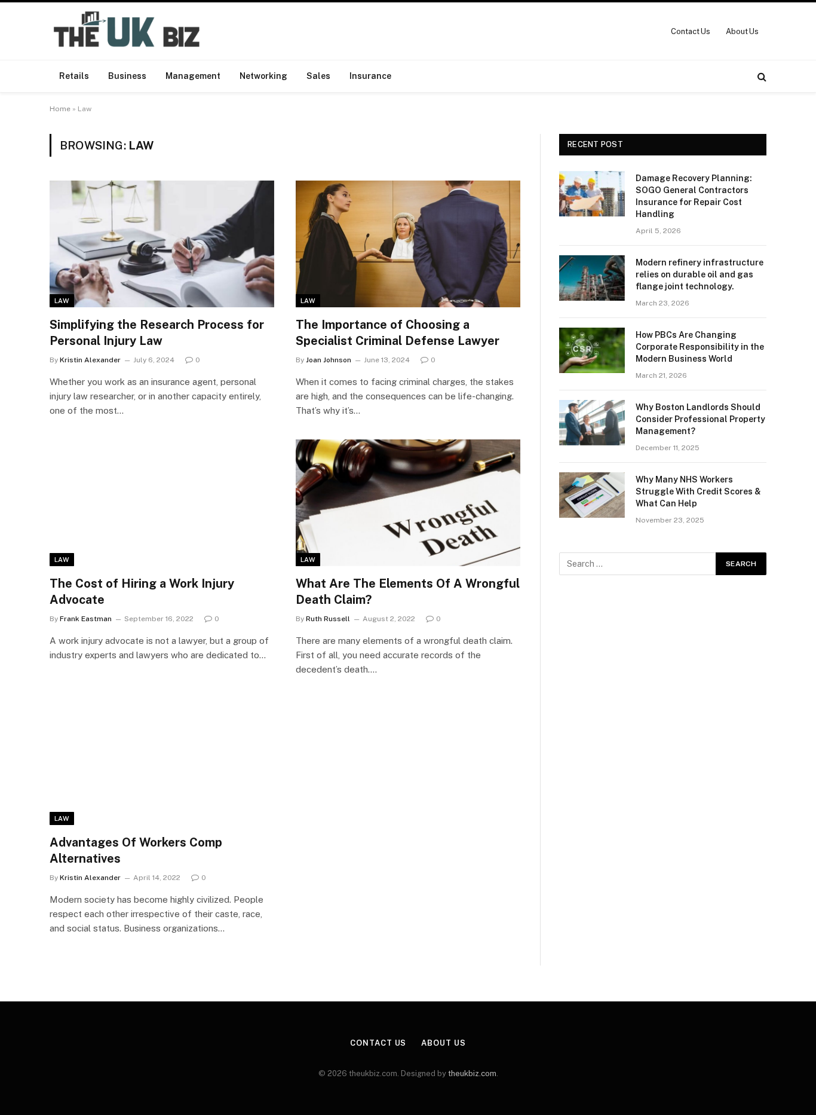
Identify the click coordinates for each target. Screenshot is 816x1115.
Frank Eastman (86, 619)
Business (127, 76)
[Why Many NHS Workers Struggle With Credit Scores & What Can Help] (592, 495)
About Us (742, 31)
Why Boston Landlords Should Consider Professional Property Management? (700, 419)
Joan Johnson (328, 360)
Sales (318, 76)
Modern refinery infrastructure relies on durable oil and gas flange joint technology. (699, 274)
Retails (74, 76)
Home (60, 109)
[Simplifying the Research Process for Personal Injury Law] (162, 244)
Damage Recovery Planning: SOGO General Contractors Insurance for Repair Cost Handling (694, 196)
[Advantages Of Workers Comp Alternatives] (162, 761)
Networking (263, 76)
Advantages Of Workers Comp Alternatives (136, 850)
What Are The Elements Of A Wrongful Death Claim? (408, 591)
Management (192, 76)
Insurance (370, 76)
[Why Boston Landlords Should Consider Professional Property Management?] (592, 422)
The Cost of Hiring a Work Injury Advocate (142, 591)
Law (61, 300)
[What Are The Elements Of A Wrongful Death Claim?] (408, 502)
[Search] (760, 76)
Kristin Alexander (90, 360)
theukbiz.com (472, 1073)
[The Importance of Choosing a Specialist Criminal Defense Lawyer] (408, 244)
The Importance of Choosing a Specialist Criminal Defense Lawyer (397, 332)
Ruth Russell (328, 619)
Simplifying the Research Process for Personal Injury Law (157, 332)
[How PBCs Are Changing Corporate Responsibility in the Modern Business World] (592, 350)
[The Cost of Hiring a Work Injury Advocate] (162, 502)
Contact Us (690, 31)
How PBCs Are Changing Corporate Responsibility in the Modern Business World (700, 346)
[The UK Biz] (128, 31)
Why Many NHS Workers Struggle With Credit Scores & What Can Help (698, 491)
